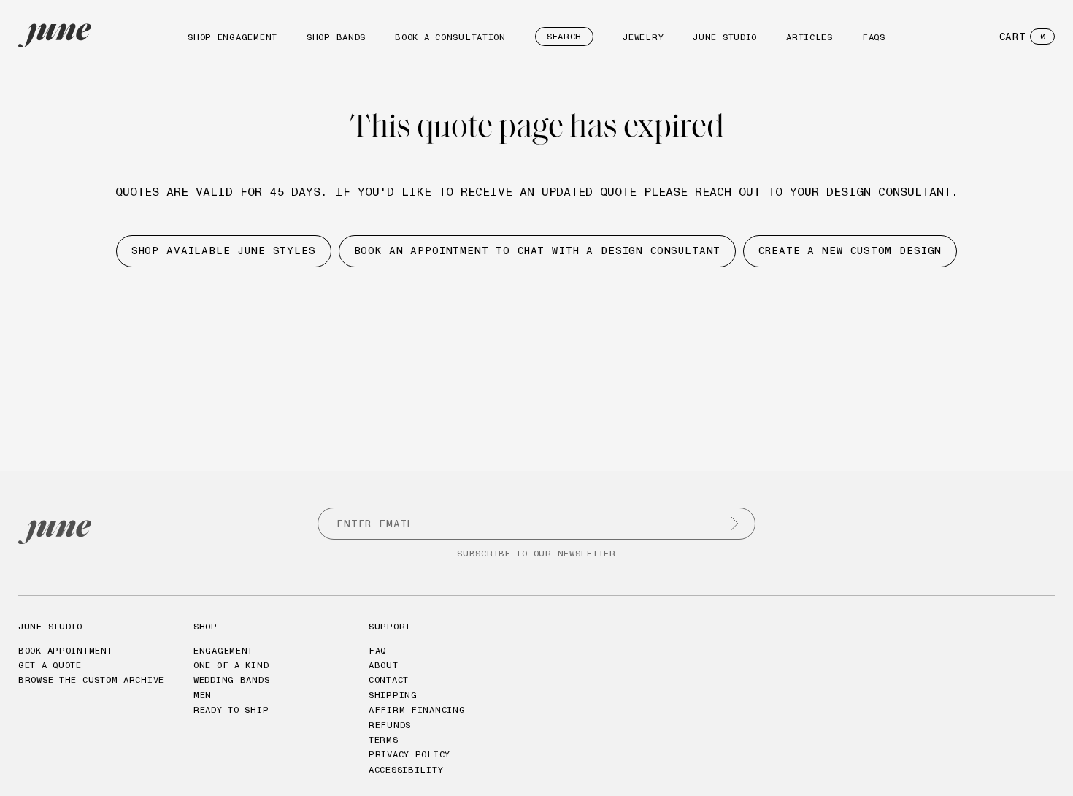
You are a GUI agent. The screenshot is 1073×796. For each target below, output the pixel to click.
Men (202, 695)
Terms (384, 739)
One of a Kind (231, 665)
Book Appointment (65, 650)
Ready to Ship (231, 709)
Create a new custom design (850, 250)
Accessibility (406, 769)
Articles (809, 37)
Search (564, 36)
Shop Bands (336, 37)
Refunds (390, 725)
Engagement (223, 650)
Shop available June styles (223, 250)
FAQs (873, 37)
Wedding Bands (231, 679)
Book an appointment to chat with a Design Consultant (537, 250)
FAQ (377, 650)
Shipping (393, 695)
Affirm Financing (417, 709)
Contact (389, 679)
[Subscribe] (734, 523)
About (384, 665)
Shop (205, 626)
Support (390, 626)
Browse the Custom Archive (91, 679)
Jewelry (643, 37)
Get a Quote (50, 665)
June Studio (725, 37)
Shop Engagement (232, 37)
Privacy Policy (409, 754)
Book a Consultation (450, 37)
